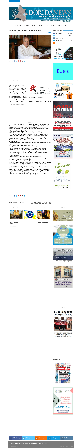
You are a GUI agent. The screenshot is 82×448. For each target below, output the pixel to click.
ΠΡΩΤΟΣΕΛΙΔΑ (30, 1)
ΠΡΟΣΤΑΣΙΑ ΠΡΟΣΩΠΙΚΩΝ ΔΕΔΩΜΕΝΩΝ (22, 443)
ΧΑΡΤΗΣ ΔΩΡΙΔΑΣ (24, 1)
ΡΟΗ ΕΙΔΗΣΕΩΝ (18, 25)
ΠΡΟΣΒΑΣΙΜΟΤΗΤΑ (34, 443)
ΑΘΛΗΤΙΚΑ (53, 25)
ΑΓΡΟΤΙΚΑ (47, 25)
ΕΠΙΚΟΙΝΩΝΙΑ (41, 443)
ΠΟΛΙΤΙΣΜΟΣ (59, 25)
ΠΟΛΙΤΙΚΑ (40, 25)
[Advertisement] (30, 70)
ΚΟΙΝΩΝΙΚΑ (34, 25)
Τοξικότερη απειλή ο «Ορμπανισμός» (16, 202)
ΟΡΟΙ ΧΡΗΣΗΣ (11, 443)
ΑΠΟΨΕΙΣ (65, 25)
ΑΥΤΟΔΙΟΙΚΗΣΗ (26, 25)
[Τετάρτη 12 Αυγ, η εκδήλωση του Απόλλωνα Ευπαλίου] (30, 214)
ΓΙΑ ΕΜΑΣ (46, 443)
